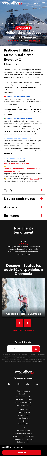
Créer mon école (23, 412)
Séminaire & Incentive (23, 400)
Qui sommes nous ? (23, 409)
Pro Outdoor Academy (23, 402)
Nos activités (23, 394)
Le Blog (23, 421)
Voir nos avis (34, 41)
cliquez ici (40, 361)
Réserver (22, 453)
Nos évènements (23, 418)
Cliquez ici (34, 179)
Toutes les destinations (21, 23)
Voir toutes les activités (22, 330)
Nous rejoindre (23, 415)
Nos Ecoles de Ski (23, 397)
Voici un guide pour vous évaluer (16, 163)
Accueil (5, 23)
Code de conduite (23, 442)
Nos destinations (23, 391)
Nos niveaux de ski (23, 405)
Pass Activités (23, 424)
